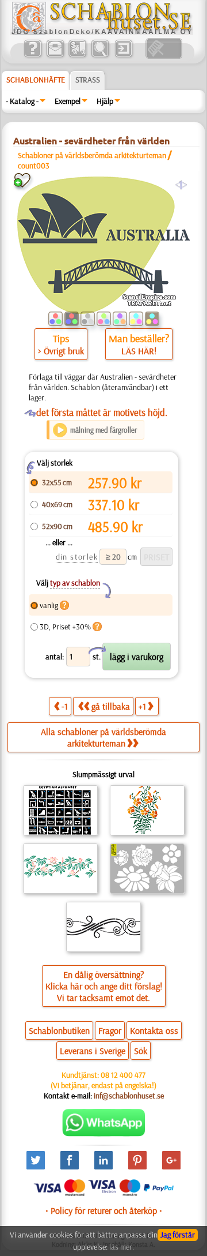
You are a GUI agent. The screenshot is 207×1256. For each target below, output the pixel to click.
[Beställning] (77, 56)
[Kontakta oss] (55, 56)
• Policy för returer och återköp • (103, 1210)
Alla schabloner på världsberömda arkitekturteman (103, 737)
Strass (87, 79)
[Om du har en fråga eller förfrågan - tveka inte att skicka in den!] (103, 1133)
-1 (65, 706)
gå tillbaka (110, 706)
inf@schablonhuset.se (129, 1095)
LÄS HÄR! (138, 351)
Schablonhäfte (35, 79)
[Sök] (100, 56)
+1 (142, 706)
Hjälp (105, 101)
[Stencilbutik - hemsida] (101, 32)
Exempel (67, 101)
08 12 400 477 (123, 1075)
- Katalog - (22, 101)
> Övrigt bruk (61, 351)
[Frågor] (32, 56)
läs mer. (121, 1247)
